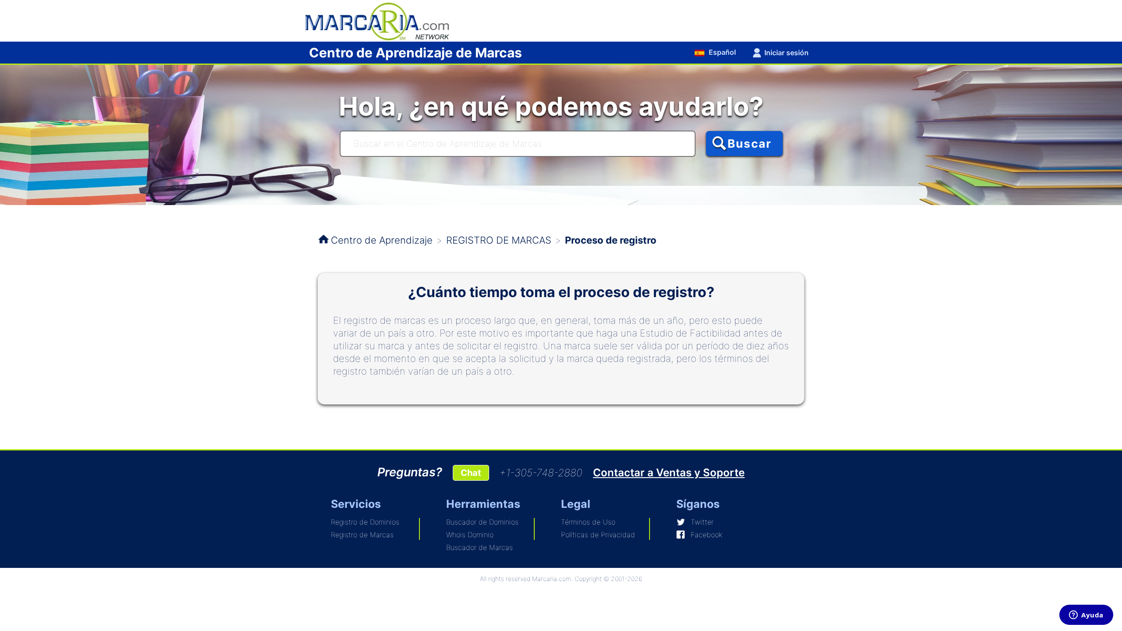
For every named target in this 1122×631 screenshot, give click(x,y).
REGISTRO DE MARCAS (498, 240)
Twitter (702, 522)
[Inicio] (381, 20)
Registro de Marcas (362, 534)
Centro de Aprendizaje (382, 240)
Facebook (706, 534)
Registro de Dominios (365, 522)
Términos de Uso (588, 522)
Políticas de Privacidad (598, 534)
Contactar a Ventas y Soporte (669, 472)
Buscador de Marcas (479, 547)
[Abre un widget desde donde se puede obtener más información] (1086, 616)
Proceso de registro (611, 240)
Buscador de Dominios (482, 522)
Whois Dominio (470, 534)
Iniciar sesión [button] (786, 52)
